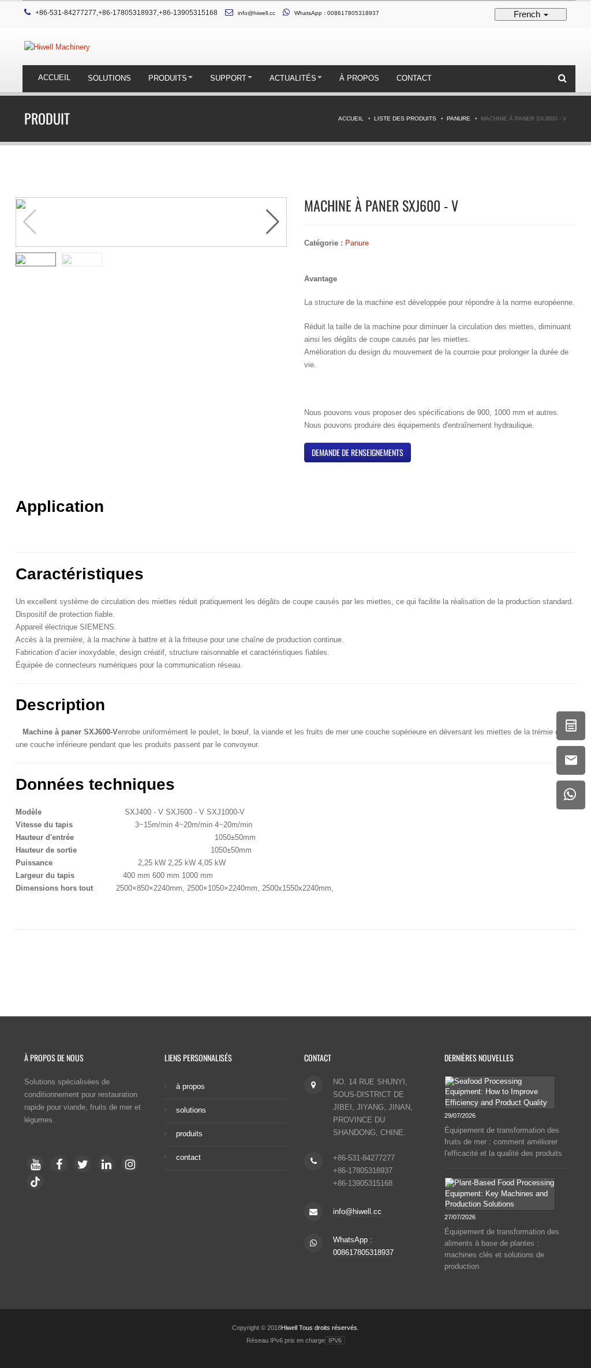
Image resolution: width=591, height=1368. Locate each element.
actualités (293, 78)
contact (414, 78)
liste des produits (405, 118)
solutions (109, 78)
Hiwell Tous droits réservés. (320, 1327)
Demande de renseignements (357, 452)
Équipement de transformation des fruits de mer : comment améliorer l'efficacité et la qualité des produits (503, 1142)
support (228, 78)
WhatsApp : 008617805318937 (336, 13)
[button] (272, 222)
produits (167, 78)
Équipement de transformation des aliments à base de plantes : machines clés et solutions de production (501, 1249)
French (528, 14)
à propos (359, 78)
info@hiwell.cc (256, 13)
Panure (458, 118)
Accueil (54, 77)
